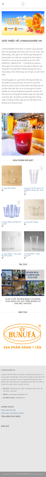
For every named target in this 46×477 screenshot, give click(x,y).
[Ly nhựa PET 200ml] (34, 209)
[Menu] (3, 4)
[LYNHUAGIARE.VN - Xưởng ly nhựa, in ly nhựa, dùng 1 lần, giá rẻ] (23, 4)
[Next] (44, 290)
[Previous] (1, 290)
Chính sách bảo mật (8, 410)
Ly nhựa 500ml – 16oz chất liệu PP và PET (11, 255)
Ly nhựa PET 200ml (31, 222)
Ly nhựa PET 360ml (9, 188)
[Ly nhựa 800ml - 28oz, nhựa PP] (34, 241)
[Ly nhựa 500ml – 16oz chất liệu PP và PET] (12, 241)
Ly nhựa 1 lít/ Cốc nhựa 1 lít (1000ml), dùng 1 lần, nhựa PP (34, 190)
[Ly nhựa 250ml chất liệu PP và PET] (12, 209)
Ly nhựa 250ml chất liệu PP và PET (11, 223)
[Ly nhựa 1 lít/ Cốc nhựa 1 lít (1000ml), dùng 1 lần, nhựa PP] (34, 175)
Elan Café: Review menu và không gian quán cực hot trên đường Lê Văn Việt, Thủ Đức (23, 301)
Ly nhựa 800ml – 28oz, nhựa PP (32, 255)
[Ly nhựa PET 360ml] (12, 175)
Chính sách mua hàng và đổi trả (12, 413)
